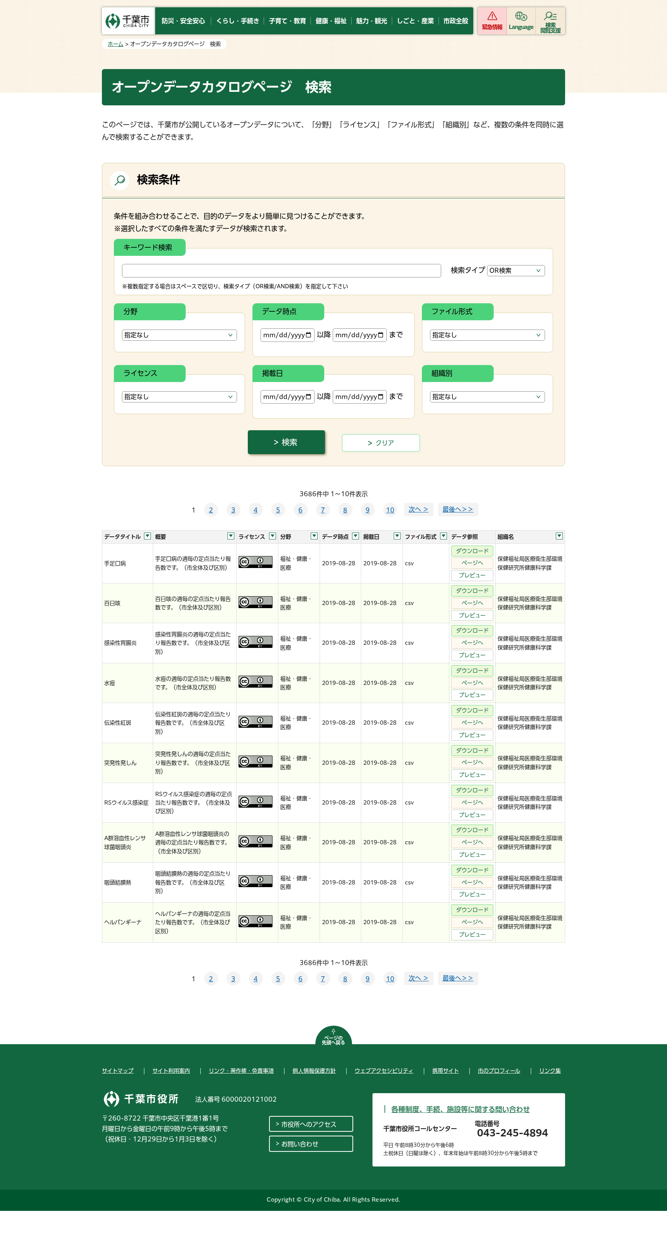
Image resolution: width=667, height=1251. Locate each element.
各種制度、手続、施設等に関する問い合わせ (460, 1109)
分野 (130, 311)
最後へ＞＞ (458, 509)
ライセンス (140, 373)
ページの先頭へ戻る (333, 1040)
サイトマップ (118, 1070)
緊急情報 (492, 27)
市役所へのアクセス (309, 1124)
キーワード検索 (148, 247)
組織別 (442, 373)
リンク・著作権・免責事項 (241, 1070)
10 (390, 510)
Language (521, 27)
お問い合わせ (299, 1144)
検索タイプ (468, 270)
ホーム (116, 44)
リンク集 (550, 1070)
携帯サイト (445, 1070)
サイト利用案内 (171, 1070)
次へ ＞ (419, 509)
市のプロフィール (499, 1070)
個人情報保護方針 (314, 1070)
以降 (324, 334)
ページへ (472, 563)
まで (396, 334)
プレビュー (472, 575)
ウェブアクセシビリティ (384, 1070)
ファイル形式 (452, 311)
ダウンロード (472, 551)
